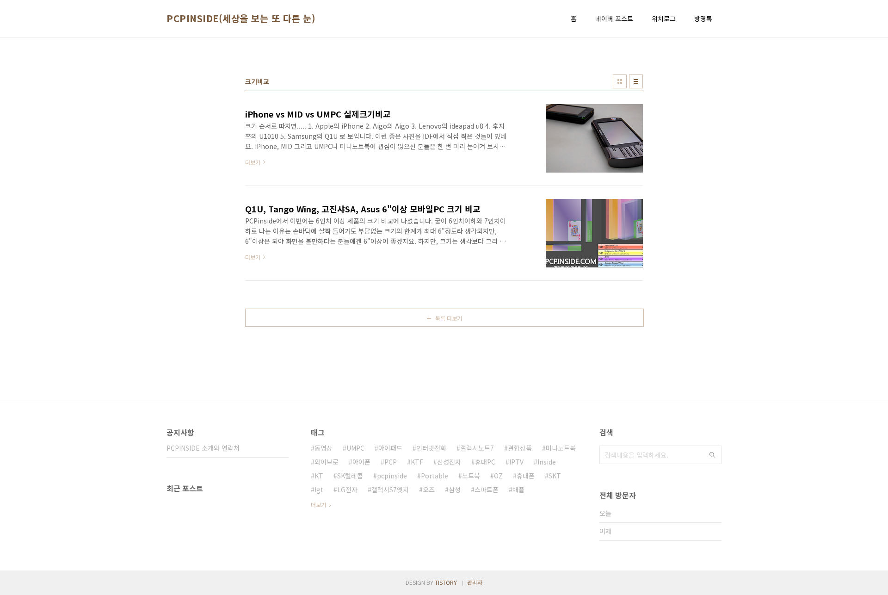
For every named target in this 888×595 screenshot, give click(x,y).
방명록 (703, 18)
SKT (555, 475)
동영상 (323, 447)
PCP (390, 461)
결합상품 (520, 447)
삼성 (455, 489)
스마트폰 (487, 489)
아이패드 (390, 447)
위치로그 (664, 18)
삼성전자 (449, 461)
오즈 (429, 489)
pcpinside (392, 475)
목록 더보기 (448, 318)
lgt (318, 489)
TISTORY (446, 582)
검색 (712, 455)
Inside (546, 461)
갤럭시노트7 (477, 447)
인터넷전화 (431, 447)
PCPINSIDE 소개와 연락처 (203, 447)
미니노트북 (561, 447)
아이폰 (361, 461)
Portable (434, 475)
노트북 (471, 475)
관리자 (474, 582)
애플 (518, 489)
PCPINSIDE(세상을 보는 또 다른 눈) (240, 18)
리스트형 (636, 81)
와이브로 (326, 461)
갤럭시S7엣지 (390, 489)
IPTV (516, 461)
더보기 (318, 504)
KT (318, 475)
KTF (417, 461)
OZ (498, 475)
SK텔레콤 (350, 475)
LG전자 (347, 489)
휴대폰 (526, 475)
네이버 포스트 (614, 18)
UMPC (355, 447)
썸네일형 (620, 81)
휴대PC (485, 461)
